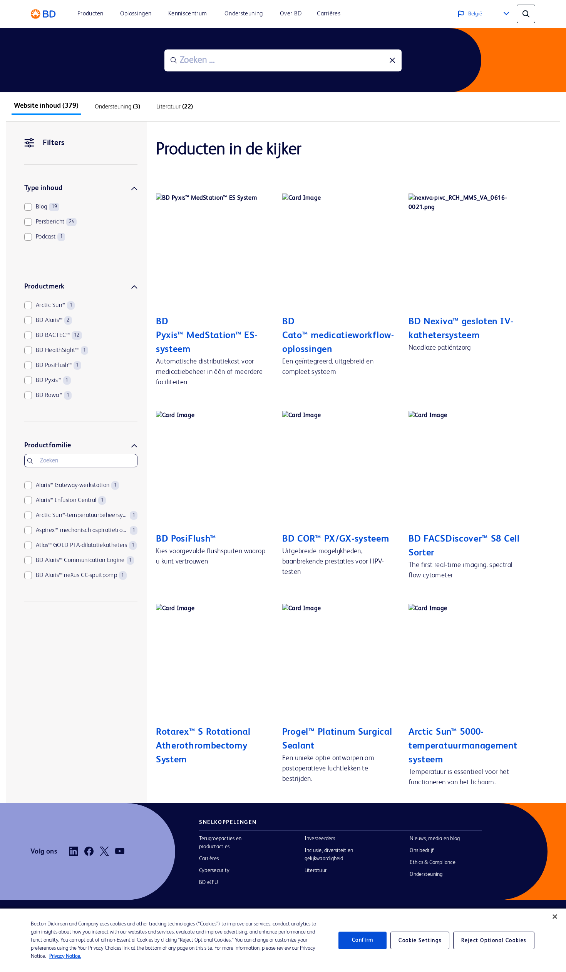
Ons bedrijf (422, 850)
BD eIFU (209, 882)
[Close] (555, 916)
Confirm (362, 940)
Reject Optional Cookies (493, 940)
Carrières (209, 858)
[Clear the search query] (392, 60)
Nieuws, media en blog (435, 838)
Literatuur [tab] (174, 107)
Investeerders (320, 838)
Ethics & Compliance (432, 862)
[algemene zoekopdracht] (526, 14)
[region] (283, 940)
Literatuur (316, 870)
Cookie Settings (420, 940)
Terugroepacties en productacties (220, 842)
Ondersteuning (426, 874)
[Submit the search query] (174, 60)
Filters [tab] (54, 143)
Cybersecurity (214, 870)
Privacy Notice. (65, 956)
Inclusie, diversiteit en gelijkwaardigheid (329, 854)
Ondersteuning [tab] (117, 107)
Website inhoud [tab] (46, 105)
